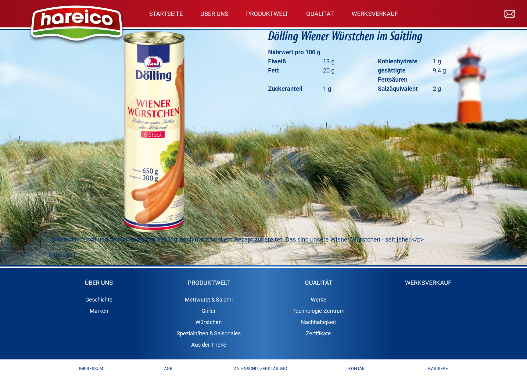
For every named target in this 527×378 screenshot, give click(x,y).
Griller (209, 311)
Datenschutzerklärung (260, 368)
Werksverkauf (375, 13)
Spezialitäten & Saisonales (209, 333)
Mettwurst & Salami (209, 299)
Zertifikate (318, 333)
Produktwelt (267, 13)
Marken (99, 311)
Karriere (438, 368)
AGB (168, 368)
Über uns (214, 13)
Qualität (320, 13)
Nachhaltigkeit (318, 322)
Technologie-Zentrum (318, 311)
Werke (318, 299)
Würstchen (208, 322)
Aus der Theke (208, 344)
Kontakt (357, 368)
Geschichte (99, 299)
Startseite (166, 13)
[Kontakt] (509, 13)
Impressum (91, 368)
